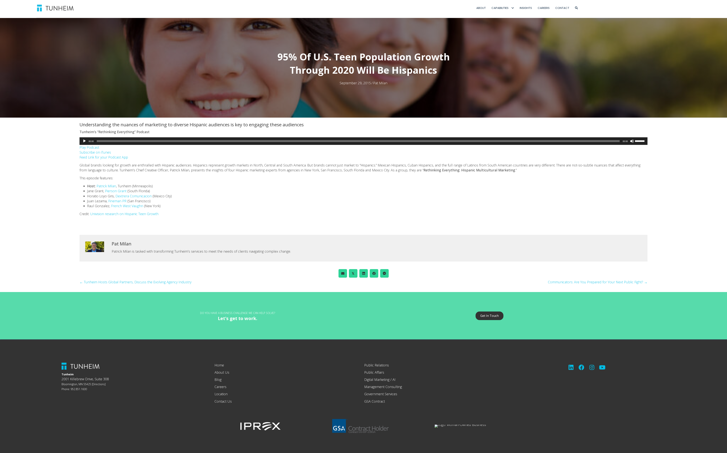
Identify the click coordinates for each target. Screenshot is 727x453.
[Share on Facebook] (374, 273)
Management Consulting (383, 386)
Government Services (380, 394)
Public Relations (376, 365)
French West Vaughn (127, 206)
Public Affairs (374, 372)
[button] (576, 8)
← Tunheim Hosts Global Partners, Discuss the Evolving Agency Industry (135, 282)
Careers (220, 386)
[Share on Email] (343, 273)
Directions (99, 384)
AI (393, 379)
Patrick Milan (106, 186)
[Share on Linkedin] (363, 273)
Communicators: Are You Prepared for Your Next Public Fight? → (597, 282)
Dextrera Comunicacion (133, 196)
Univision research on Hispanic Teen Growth (124, 214)
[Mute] (632, 141)
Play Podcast (89, 147)
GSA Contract (374, 401)
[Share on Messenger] (384, 273)
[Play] (84, 141)
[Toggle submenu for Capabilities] (512, 8)
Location (221, 394)
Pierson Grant (115, 191)
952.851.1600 (79, 389)
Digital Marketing (376, 379)
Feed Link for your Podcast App (104, 157)
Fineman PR (117, 201)
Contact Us (223, 401)
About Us (222, 372)
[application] (363, 141)
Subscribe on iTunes (95, 152)
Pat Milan (380, 83)
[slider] (640, 140)
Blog (218, 379)
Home (219, 365)
